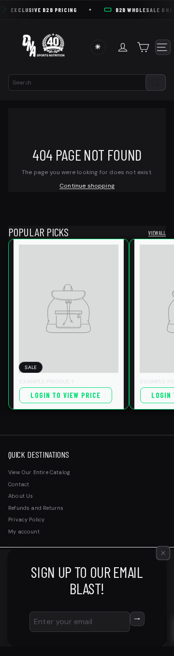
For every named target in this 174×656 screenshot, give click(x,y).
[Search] (155, 82)
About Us (20, 495)
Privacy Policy (26, 519)
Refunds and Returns (35, 508)
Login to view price (65, 395)
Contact (18, 484)
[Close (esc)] (163, 553)
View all (157, 233)
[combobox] (87, 82)
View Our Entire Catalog (39, 472)
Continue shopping (87, 186)
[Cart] (144, 47)
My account (24, 531)
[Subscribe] (137, 619)
